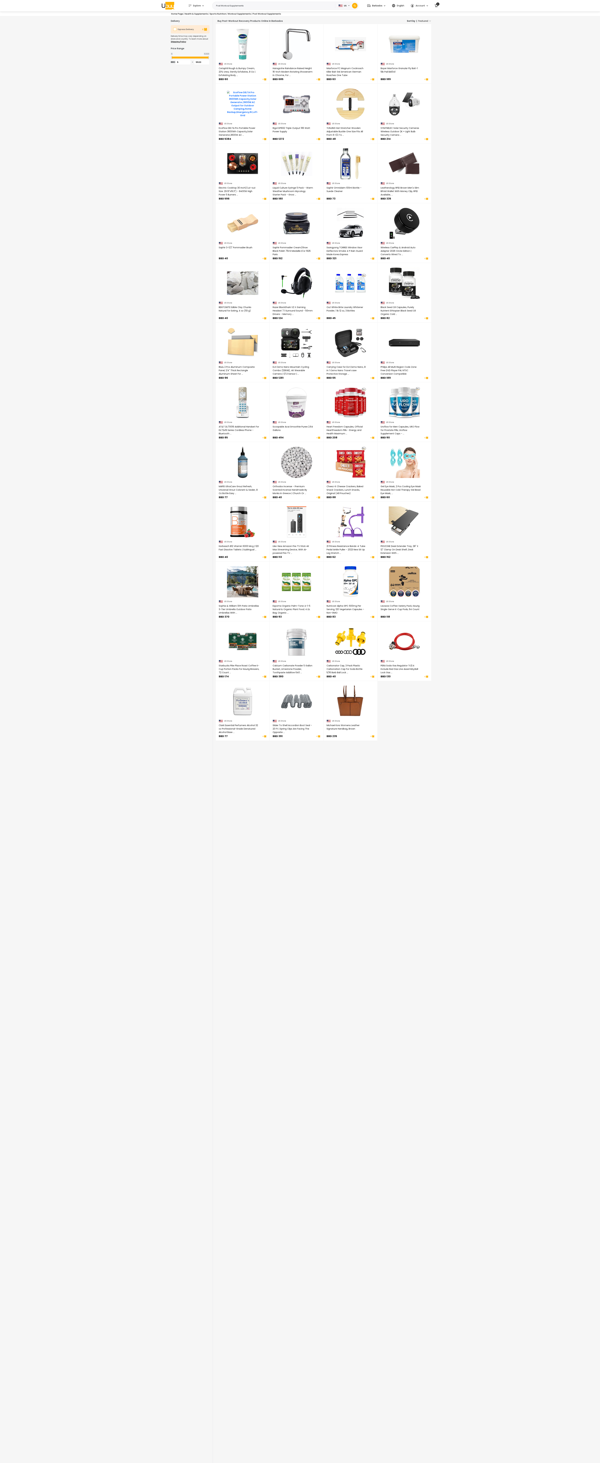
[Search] (355, 5)
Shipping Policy (178, 41)
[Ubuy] (168, 5)
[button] (376, 6)
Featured (423, 21)
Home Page (177, 13)
